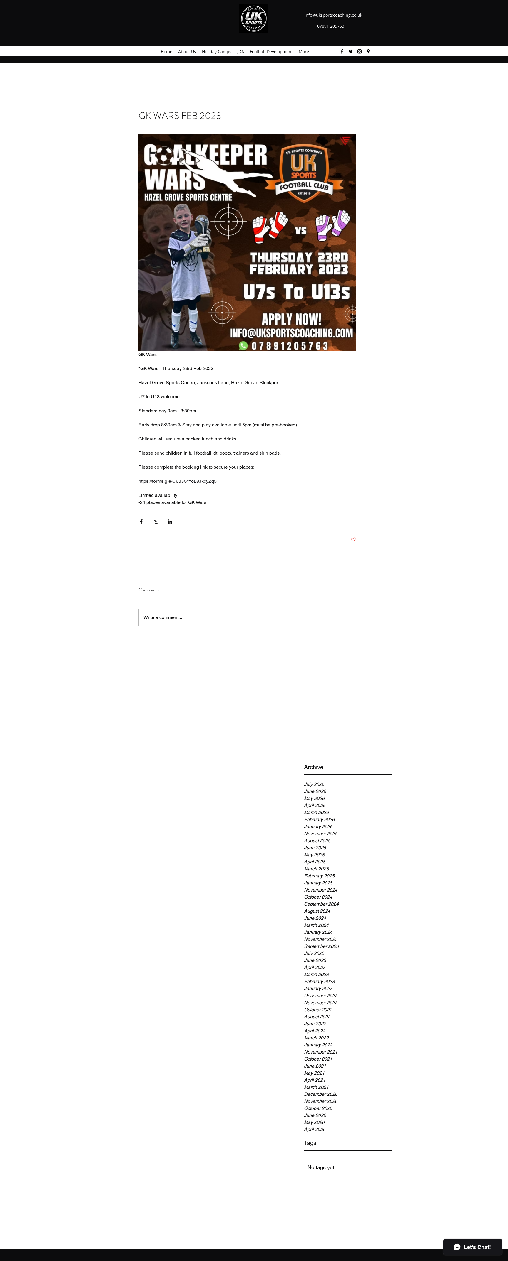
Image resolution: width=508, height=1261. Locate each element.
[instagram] (359, 51)
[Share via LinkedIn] (170, 521)
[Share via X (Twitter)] (155, 521)
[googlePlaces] (368, 51)
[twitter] (351, 51)
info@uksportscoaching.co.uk (333, 15)
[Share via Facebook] (141, 521)
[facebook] (342, 51)
